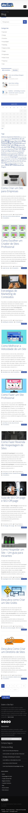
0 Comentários (6, 218)
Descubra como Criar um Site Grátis (13, 601)
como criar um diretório (7, 677)
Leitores (20, 157)
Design (4, 35)
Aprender (5, 32)
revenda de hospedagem (18, 473)
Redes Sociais (6, 57)
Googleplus (5, 722)
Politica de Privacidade (21, 809)
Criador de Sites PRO (6, 778)
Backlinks (10, 139)
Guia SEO (7, 157)
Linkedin (7, 722)
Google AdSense (18, 155)
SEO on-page (11, 525)
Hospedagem (6, 41)
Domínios (5, 38)
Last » (15, 690)
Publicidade (22, 159)
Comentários (6, 70)
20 (3, 690)
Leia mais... (24, 218)
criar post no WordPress (7, 149)
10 (23, 686)
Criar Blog (10, 147)
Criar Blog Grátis (20, 147)
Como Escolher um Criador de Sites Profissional (11, 244)
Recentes (15, 70)
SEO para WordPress (11, 161)
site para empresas (15, 216)
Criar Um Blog (20, 149)
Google (10, 155)
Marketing (5, 44)
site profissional (15, 423)
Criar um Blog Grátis (8, 151)
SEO (4, 64)
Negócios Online (6, 48)
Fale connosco (5, 790)
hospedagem (14, 157)
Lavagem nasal (5, 811)
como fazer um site (6, 423)
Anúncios (17, 137)
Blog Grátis (18, 141)
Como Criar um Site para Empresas (12, 189)
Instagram (9, 722)
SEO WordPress (21, 161)
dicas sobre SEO (19, 151)
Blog (7, 140)
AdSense (3, 137)
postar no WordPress (12, 159)
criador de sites (5, 268)
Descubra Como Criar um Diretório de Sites (13, 650)
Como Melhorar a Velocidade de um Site (13, 347)
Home (3, 774)
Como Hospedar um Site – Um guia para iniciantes (12, 553)
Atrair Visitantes (4, 139)
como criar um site (6, 216)
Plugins (4, 51)
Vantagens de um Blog (17, 163)
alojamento (10, 137)
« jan (2, 128)
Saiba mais (10, 717)
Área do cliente (5, 787)
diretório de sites (17, 677)
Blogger (12, 141)
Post (5, 159)
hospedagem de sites (7, 473)
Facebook (15, 153)
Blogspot (24, 143)
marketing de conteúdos (7, 322)
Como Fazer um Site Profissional (12, 396)
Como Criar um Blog (9, 145)
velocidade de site (6, 372)
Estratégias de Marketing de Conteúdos (9, 294)
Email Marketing (9, 153)
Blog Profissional (14, 143)
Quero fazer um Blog (13, 83)
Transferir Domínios (6, 783)
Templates (9, 163)
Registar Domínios (6, 781)
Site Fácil (4, 163)
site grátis (13, 627)
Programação (6, 54)
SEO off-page (5, 525)
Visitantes (3, 165)
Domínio (3, 153)
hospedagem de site (7, 579)
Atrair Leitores (23, 137)
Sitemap (3, 809)
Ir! (20, 739)
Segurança (5, 60)
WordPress (11, 164)
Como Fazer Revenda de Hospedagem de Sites (13, 445)
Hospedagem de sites (7, 776)
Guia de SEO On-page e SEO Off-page (13, 499)
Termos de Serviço (10, 809)
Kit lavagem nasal (13, 811)
